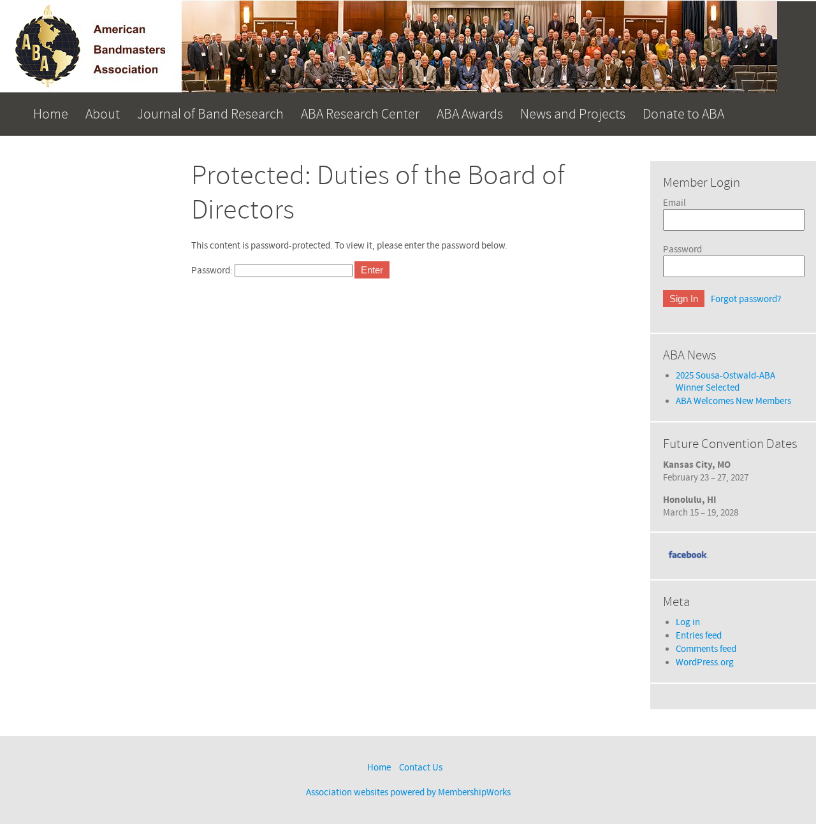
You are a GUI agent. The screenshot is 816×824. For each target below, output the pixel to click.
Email (674, 203)
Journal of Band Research (210, 114)
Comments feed (706, 649)
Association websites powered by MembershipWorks (408, 792)
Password (682, 249)
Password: (213, 270)
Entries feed (699, 636)
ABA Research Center (360, 114)
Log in (688, 622)
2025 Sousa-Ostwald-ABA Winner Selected (725, 382)
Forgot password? (746, 299)
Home (50, 114)
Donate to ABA (683, 114)
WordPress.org (705, 662)
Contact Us (420, 768)
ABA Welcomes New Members (733, 401)
